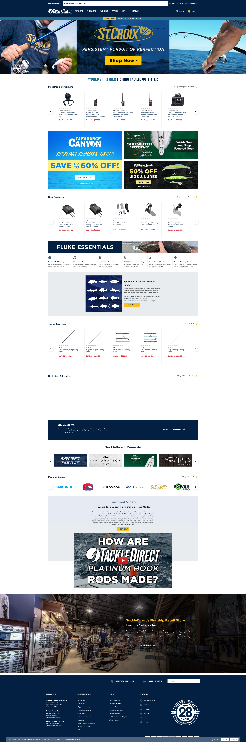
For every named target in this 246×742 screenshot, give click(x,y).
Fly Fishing (104, 11)
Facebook (147, 705)
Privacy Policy (76, 739)
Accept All (234, 739)
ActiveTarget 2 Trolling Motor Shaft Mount (121, 224)
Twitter (146, 722)
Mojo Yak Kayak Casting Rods (68, 351)
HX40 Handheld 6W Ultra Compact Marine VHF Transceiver (95, 114)
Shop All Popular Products (184, 87)
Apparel (115, 11)
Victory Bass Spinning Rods (176, 113)
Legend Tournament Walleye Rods (175, 351)
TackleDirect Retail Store (56, 700)
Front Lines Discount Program (118, 717)
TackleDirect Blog (149, 700)
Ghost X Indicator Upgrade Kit (92, 224)
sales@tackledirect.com (131, 301)
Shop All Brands (188, 477)
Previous (50, 461)
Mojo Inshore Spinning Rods (94, 351)
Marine (124, 11)
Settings (216, 739)
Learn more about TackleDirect (141, 645)
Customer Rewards (115, 713)
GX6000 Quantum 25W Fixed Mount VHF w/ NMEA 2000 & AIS (149, 114)
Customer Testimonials (116, 710)
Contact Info (81, 704)
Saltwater (79, 11)
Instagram (147, 709)
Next (195, 461)
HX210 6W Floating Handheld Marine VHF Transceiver (121, 114)
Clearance (135, 11)
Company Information (115, 704)
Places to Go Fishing (83, 726)
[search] (164, 4)
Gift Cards (80, 720)
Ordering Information (84, 710)
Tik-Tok (146, 718)
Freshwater (91, 11)
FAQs (79, 730)
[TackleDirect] (60, 11)
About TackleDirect (115, 700)
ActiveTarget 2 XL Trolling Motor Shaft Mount (148, 225)
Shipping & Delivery (83, 707)
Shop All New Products (186, 197)
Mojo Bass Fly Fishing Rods (149, 351)
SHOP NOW (123, 529)
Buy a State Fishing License (86, 723)
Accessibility (81, 700)
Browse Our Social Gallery (173, 429)
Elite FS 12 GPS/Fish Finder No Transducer (176, 224)
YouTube (146, 713)
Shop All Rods (189, 324)
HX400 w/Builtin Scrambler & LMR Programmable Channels (68, 114)
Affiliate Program (114, 720)
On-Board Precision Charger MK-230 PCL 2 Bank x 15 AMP (67, 225)
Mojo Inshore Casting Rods (121, 351)
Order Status (81, 713)
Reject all (225, 739)
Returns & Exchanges (84, 717)
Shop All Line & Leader (186, 376)
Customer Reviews (114, 707)
